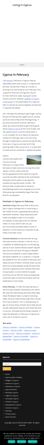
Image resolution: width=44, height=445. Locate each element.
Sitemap (8, 411)
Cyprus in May (16, 330)
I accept (11, 441)
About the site (10, 417)
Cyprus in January (10, 327)
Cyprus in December (21, 339)
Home (7, 374)
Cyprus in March (25, 327)
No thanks (21, 441)
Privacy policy (10, 414)
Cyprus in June (30, 330)
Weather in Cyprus (12, 383)
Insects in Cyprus (11, 408)
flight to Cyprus (14, 129)
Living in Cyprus (22, 5)
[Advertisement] (22, 36)
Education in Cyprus (12, 386)
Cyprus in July (8, 333)
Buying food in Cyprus (13, 405)
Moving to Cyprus (11, 393)
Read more (32, 441)
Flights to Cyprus (11, 396)
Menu (22, 65)
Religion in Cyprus (12, 380)
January (10, 80)
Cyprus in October (21, 336)
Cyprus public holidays (13, 377)
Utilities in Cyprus (11, 402)
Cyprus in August (23, 333)
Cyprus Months (11, 390)
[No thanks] (41, 438)
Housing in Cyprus (12, 399)
